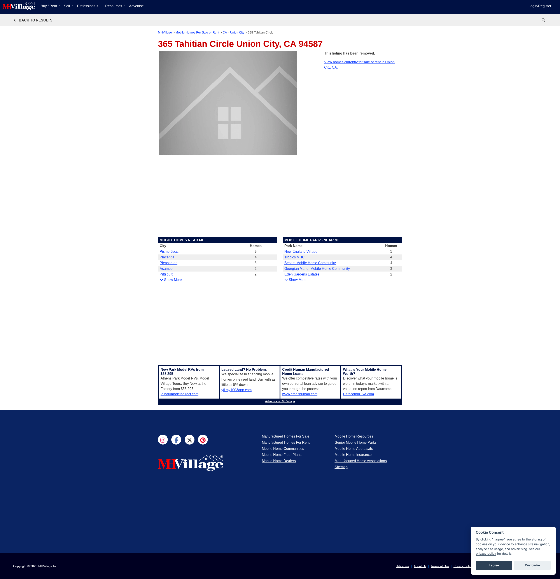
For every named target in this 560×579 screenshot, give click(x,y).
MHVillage (165, 32)
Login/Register (539, 6)
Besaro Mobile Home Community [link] (310, 263)
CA (225, 32)
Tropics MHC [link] (294, 257)
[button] (33, 20)
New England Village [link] (300, 251)
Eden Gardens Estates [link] (301, 274)
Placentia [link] (167, 257)
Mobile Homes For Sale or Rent (197, 32)
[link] (544, 20)
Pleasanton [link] (168, 263)
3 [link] (256, 263)
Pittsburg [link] (166, 274)
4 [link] (256, 257)
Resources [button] (114, 6)
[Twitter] (189, 440)
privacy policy (486, 553)
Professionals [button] (88, 6)
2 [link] (256, 268)
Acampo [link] (166, 268)
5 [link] (391, 251)
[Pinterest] (203, 440)
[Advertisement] (363, 100)
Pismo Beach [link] (170, 251)
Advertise (136, 6)
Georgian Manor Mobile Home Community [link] (317, 268)
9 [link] (256, 251)
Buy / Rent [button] (49, 6)
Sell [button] (67, 6)
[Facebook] (176, 440)
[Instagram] (163, 440)
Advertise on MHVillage (280, 401)
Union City (237, 32)
